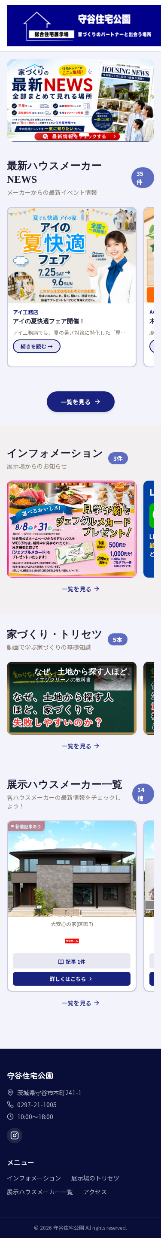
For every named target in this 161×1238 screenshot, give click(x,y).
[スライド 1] (77, 134)
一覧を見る (76, 401)
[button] (72, 287)
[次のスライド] (143, 100)
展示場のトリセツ (95, 1178)
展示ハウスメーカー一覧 (40, 1191)
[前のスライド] (18, 100)
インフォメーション (34, 1178)
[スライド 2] (87, 134)
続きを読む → (37, 346)
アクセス (95, 1191)
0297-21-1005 (37, 1104)
